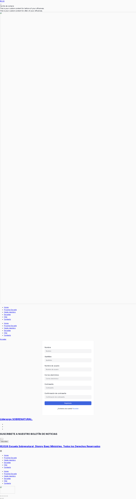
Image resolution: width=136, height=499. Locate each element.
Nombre (48, 347)
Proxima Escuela (10, 310)
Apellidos (48, 357)
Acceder (76, 408)
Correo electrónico (52, 375)
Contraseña (49, 384)
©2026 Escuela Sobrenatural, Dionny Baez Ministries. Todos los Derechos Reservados (50, 446)
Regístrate (68, 403)
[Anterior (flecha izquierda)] (1, 498)
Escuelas (7, 315)
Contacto (7, 319)
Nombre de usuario (52, 366)
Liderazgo (16, 419)
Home (6, 307)
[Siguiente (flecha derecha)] (3, 498)
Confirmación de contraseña (55, 393)
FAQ (5, 317)
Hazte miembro (10, 312)
